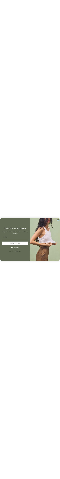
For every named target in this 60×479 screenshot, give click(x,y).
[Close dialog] (58, 220)
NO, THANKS (15, 247)
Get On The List (15, 243)
